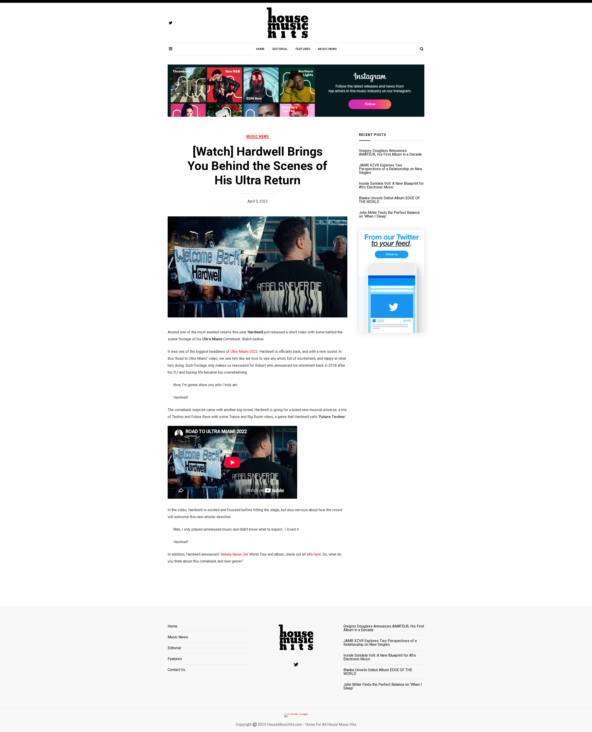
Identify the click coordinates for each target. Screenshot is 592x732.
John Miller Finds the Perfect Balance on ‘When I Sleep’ (389, 214)
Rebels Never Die (234, 554)
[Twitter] (296, 664)
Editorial (280, 49)
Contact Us (176, 670)
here (317, 554)
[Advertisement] (391, 424)
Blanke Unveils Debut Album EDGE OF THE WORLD (389, 200)
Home (260, 49)
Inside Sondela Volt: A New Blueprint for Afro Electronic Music (391, 185)
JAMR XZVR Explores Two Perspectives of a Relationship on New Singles (390, 169)
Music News (327, 49)
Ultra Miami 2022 (244, 351)
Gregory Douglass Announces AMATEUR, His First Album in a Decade (390, 152)
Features (303, 49)
